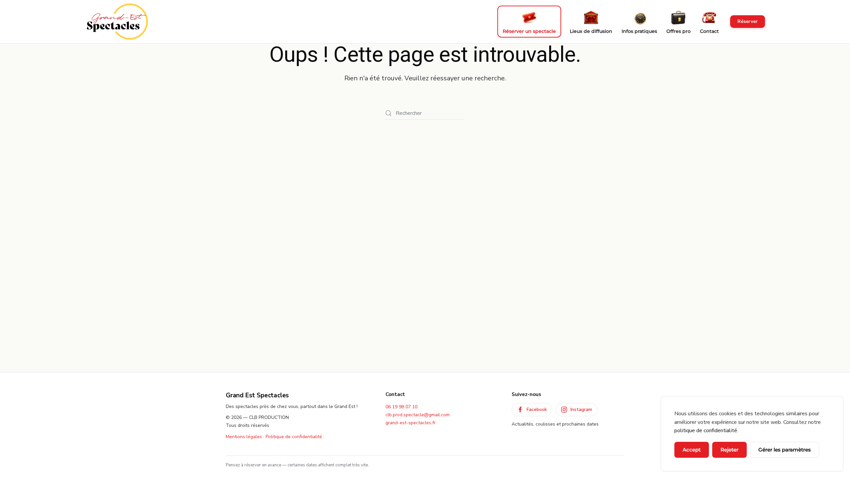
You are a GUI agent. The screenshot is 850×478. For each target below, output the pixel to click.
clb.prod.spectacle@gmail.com (417, 415)
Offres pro (678, 31)
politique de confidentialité (705, 430)
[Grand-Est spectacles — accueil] (117, 21)
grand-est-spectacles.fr (410, 423)
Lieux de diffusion (591, 31)
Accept (692, 449)
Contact (709, 31)
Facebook (537, 409)
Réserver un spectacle (529, 31)
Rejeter (729, 449)
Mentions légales (244, 437)
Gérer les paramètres (784, 449)
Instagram (581, 409)
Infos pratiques (639, 31)
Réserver (747, 21)
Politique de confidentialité (294, 437)
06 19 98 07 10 (401, 407)
